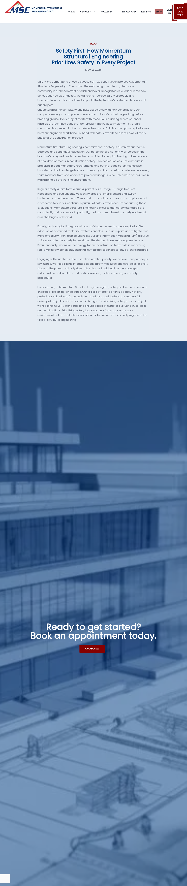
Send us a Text (180, 11)
